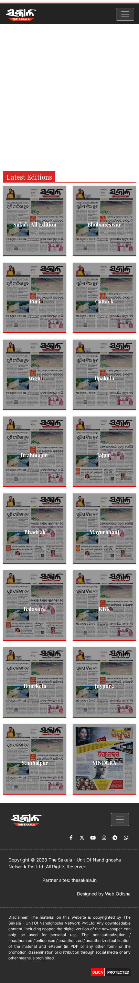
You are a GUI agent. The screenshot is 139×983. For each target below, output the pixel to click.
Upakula (104, 378)
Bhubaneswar (104, 224)
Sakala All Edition (35, 224)
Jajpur (104, 455)
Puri (34, 301)
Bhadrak (35, 532)
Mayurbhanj (104, 532)
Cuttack (104, 301)
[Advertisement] (69, 96)
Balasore (35, 609)
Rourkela (35, 685)
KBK (104, 609)
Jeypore (104, 685)
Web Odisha (118, 893)
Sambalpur (35, 762)
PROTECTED (118, 972)
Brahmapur (35, 455)
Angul (34, 378)
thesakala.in (84, 880)
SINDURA (104, 762)
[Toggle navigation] (125, 14)
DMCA (97, 972)
